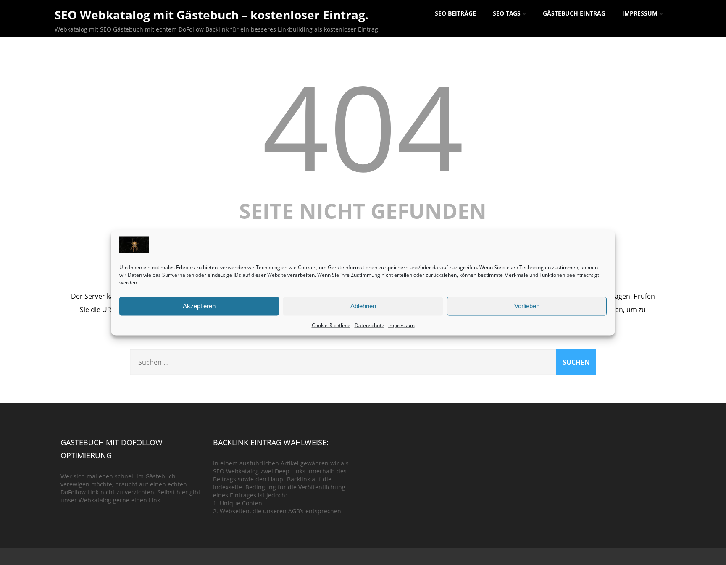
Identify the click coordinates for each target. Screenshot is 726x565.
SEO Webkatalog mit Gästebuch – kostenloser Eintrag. (211, 15)
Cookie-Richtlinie (331, 324)
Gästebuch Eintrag (574, 13)
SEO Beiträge (455, 13)
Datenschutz (369, 324)
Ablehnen (363, 306)
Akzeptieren (199, 306)
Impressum (401, 324)
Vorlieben (526, 306)
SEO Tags (507, 13)
